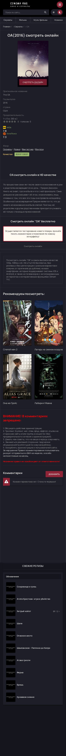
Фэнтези (39, 149)
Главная (6, 26)
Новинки (58, 20)
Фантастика (27, 149)
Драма (17, 149)
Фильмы (23, 20)
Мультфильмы (40, 20)
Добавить (54, 474)
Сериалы (8, 20)
